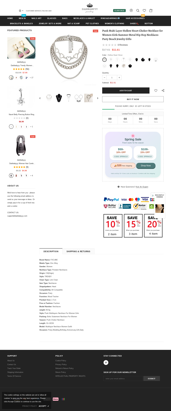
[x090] (11, 78)
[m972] (21, 78)
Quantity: (105, 73)
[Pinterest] (106, 362)
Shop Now (146, 165)
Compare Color (90, 84)
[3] (21, 127)
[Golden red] (16, 78)
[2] (16, 127)
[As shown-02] (26, 176)
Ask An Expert (142, 187)
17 (31, 78)
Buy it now (133, 99)
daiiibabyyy (21, 62)
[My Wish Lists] (144, 12)
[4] (26, 127)
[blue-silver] (26, 78)
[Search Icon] (138, 10)
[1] (11, 127)
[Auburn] (16, 176)
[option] (68, 59)
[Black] (11, 176)
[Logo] (90, 8)
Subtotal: (105, 83)
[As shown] (21, 176)
